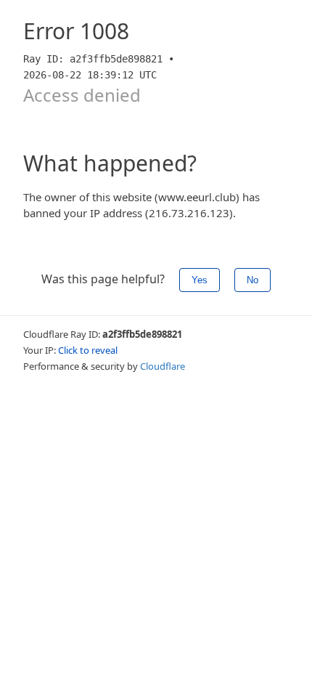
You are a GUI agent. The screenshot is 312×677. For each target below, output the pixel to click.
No (252, 280)
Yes (200, 280)
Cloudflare (162, 366)
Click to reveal (88, 350)
